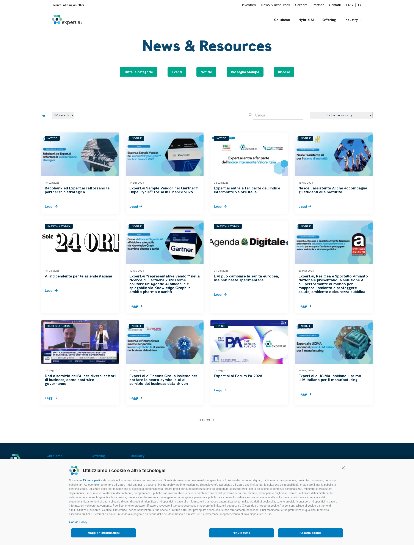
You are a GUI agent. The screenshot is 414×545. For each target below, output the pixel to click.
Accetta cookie (310, 532)
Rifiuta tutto (241, 532)
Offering (329, 20)
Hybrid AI (306, 20)
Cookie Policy (78, 522)
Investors (249, 5)
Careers (301, 5)
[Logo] (67, 20)
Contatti (335, 5)
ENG (349, 5)
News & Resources (275, 5)
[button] (343, 467)
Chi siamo (282, 20)
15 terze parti (91, 480)
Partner (318, 5)
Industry (351, 20)
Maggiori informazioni (104, 532)
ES (360, 5)
